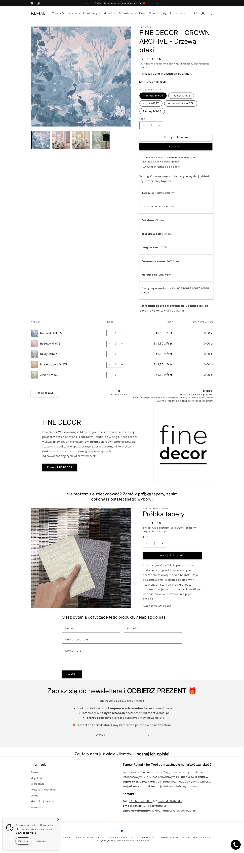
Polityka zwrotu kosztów (142, 837)
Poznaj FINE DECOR (59, 467)
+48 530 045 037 (170, 801)
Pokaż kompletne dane (157, 606)
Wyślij (72, 674)
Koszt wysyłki (174, 63)
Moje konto (37, 778)
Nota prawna (143, 840)
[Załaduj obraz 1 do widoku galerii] (41, 140)
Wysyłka (161, 400)
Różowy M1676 (181, 95)
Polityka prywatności (168, 837)
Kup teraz (176, 146)
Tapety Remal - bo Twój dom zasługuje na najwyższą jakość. (73, 837)
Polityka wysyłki (105, 840)
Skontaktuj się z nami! (168, 311)
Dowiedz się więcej (26, 832)
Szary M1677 (151, 103)
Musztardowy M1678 (181, 103)
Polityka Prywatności (43, 789)
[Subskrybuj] (148, 735)
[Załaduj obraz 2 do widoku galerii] (61, 140)
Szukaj (35, 772)
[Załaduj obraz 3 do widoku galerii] (81, 140)
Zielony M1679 (152, 111)
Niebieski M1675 (153, 95)
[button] (65, 13)
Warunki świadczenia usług (196, 837)
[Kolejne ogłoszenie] (157, 3)
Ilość (142, 118)
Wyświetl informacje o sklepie (161, 166)
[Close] (58, 819)
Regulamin (37, 784)
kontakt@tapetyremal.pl (150, 806)
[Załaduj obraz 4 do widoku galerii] (101, 140)
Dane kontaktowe (125, 840)
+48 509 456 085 (141, 801)
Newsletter (37, 807)
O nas (34, 795)
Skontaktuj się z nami (44, 801)
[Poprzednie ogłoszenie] (86, 3)
